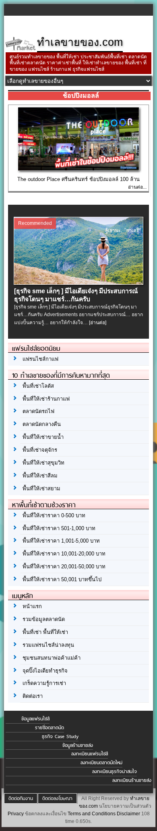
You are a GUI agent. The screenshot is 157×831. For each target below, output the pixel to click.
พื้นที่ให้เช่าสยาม (41, 488)
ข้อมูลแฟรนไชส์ (35, 719)
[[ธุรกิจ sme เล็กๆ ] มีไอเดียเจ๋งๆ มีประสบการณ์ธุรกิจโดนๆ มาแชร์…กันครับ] (79, 283)
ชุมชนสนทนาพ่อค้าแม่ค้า (52, 658)
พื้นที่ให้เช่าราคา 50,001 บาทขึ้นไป (62, 579)
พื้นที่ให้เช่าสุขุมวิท (43, 463)
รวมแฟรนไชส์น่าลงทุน (48, 645)
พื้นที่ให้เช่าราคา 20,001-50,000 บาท (64, 567)
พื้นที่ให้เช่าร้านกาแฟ (46, 399)
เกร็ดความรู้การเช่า (44, 683)
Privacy (16, 814)
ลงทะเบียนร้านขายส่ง (131, 780)
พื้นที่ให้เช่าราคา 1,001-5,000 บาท (61, 541)
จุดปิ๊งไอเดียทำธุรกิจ (45, 671)
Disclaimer (128, 814)
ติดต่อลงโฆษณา (57, 798)
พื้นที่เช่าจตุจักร (40, 450)
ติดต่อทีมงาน (20, 798)
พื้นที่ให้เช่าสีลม (40, 476)
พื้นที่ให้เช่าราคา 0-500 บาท (54, 515)
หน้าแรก (32, 606)
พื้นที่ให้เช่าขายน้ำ (43, 437)
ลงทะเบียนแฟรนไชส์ (89, 754)
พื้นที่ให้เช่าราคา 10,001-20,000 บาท (64, 554)
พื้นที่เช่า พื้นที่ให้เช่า (45, 632)
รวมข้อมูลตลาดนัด (44, 619)
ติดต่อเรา (33, 696)
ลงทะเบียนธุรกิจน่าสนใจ (114, 771)
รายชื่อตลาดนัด (49, 728)
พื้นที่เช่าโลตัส (38, 386)
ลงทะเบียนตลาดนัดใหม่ (101, 763)
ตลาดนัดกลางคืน (42, 424)
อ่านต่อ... (137, 187)
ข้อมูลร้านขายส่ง (77, 745)
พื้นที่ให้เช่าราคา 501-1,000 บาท (59, 528)
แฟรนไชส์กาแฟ (40, 359)
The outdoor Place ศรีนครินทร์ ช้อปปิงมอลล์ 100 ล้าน (78, 179)
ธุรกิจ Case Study (60, 736)
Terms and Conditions (92, 814)
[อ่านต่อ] (97, 322)
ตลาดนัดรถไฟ (38, 411)
